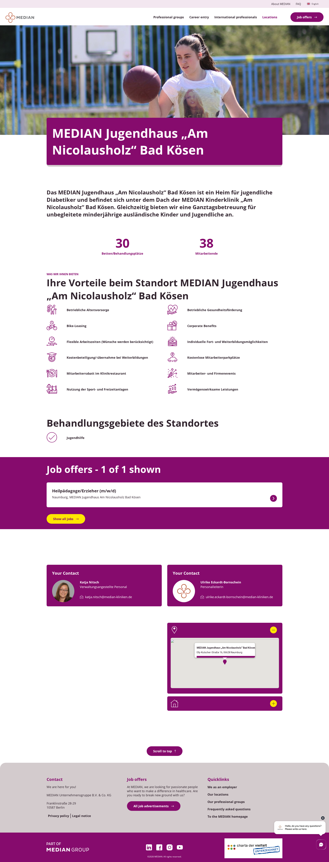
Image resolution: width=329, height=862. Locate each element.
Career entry (199, 17)
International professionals (235, 17)
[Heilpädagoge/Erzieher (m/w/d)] (273, 498)
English (315, 3)
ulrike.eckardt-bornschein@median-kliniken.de (239, 597)
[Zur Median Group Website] (68, 847)
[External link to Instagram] (169, 847)
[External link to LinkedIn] (149, 847)
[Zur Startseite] (19, 17)
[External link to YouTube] (180, 847)
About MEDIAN (280, 4)
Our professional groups (226, 802)
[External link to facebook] (159, 847)
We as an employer (222, 787)
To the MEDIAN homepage (228, 816)
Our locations (218, 794)
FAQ (298, 4)
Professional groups (168, 17)
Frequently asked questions (229, 809)
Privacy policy (58, 816)
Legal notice (81, 816)
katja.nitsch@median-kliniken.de (108, 597)
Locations (269, 17)
